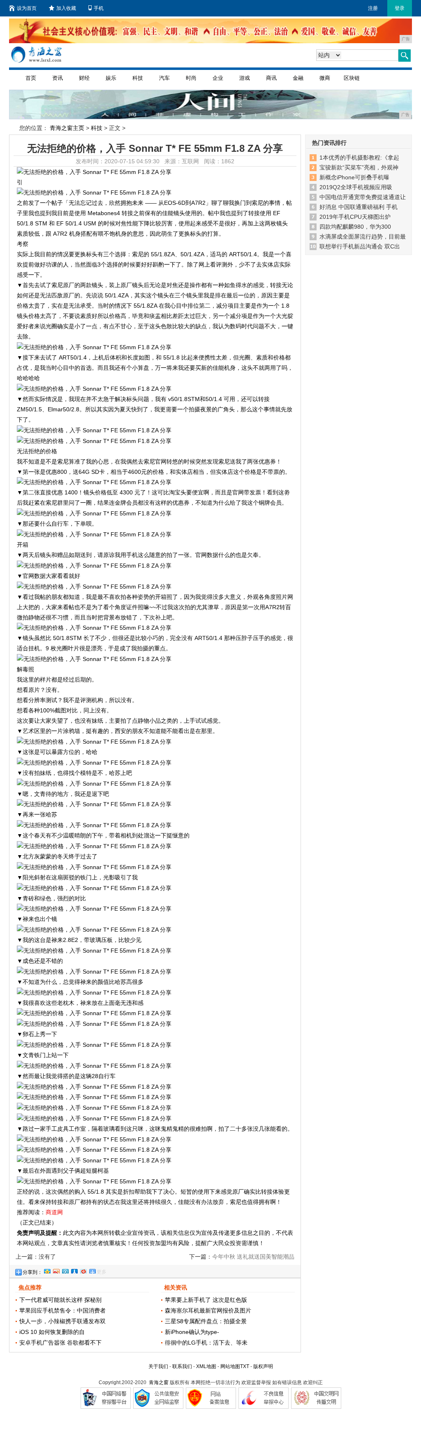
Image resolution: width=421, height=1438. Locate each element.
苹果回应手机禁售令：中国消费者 (62, 1310)
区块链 (352, 78)
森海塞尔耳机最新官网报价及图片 (208, 1310)
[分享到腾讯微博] (64, 1270)
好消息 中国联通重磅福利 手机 (358, 207)
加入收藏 (66, 8)
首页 (30, 78)
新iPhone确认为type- (192, 1332)
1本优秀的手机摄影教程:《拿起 (359, 157)
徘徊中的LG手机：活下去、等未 (206, 1342)
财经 (84, 78)
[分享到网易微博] (83, 1270)
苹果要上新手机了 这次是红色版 (206, 1300)
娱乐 (111, 78)
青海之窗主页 (67, 128)
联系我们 (182, 1366)
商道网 (54, 1212)
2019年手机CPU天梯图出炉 (355, 216)
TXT (244, 1366)
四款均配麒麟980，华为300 (355, 226)
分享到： (32, 1272)
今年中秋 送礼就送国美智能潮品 (253, 1256)
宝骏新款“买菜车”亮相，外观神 (358, 167)
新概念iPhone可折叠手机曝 (354, 177)
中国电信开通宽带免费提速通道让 (362, 197)
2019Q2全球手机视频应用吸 (355, 187)
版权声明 (263, 1366)
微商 (324, 78)
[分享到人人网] (74, 1270)
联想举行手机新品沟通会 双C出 (359, 246)
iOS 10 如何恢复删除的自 (52, 1332)
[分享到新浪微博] (55, 1270)
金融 (298, 78)
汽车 (164, 78)
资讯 (57, 78)
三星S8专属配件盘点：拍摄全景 (206, 1321)
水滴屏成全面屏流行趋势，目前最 (362, 236)
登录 (400, 8)
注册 (373, 8)
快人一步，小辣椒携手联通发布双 (62, 1321)
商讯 (271, 78)
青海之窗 (159, 1382)
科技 (137, 78)
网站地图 (230, 1366)
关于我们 (158, 1366)
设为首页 (27, 8)
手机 (99, 8)
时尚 (191, 78)
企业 (218, 78)
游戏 (244, 78)
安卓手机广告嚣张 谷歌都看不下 (60, 1342)
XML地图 (206, 1366)
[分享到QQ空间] (46, 1270)
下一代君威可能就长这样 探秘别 (60, 1300)
